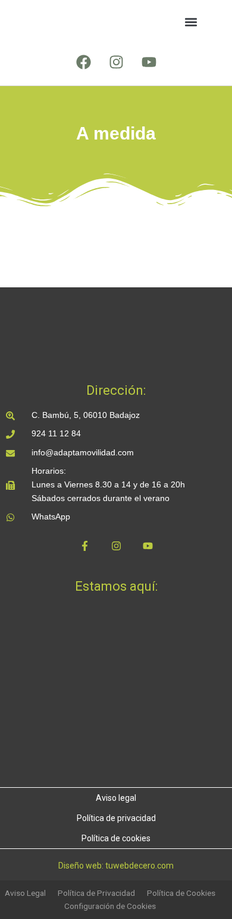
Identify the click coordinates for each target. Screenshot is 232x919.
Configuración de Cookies (110, 906)
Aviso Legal (25, 893)
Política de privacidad (116, 818)
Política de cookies (116, 838)
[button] (190, 22)
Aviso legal (116, 798)
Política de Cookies (181, 893)
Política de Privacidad (96, 893)
